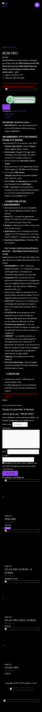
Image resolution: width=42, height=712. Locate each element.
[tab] (22, 114)
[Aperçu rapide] (14, 525)
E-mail (5, 455)
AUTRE (12, 47)
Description (9, 114)
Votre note (7, 424)
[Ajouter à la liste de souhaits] (6, 107)
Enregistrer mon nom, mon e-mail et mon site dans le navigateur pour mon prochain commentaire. (19, 466)
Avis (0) (8, 117)
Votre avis (7, 428)
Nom (4, 452)
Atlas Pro (5, 47)
